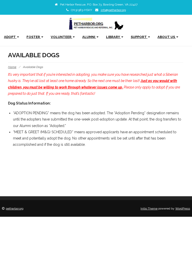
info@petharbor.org (113, 10)
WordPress (182, 208)
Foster (33, 37)
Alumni (89, 37)
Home (12, 67)
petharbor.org (15, 208)
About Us (167, 37)
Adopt (10, 37)
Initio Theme (149, 208)
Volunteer (61, 37)
